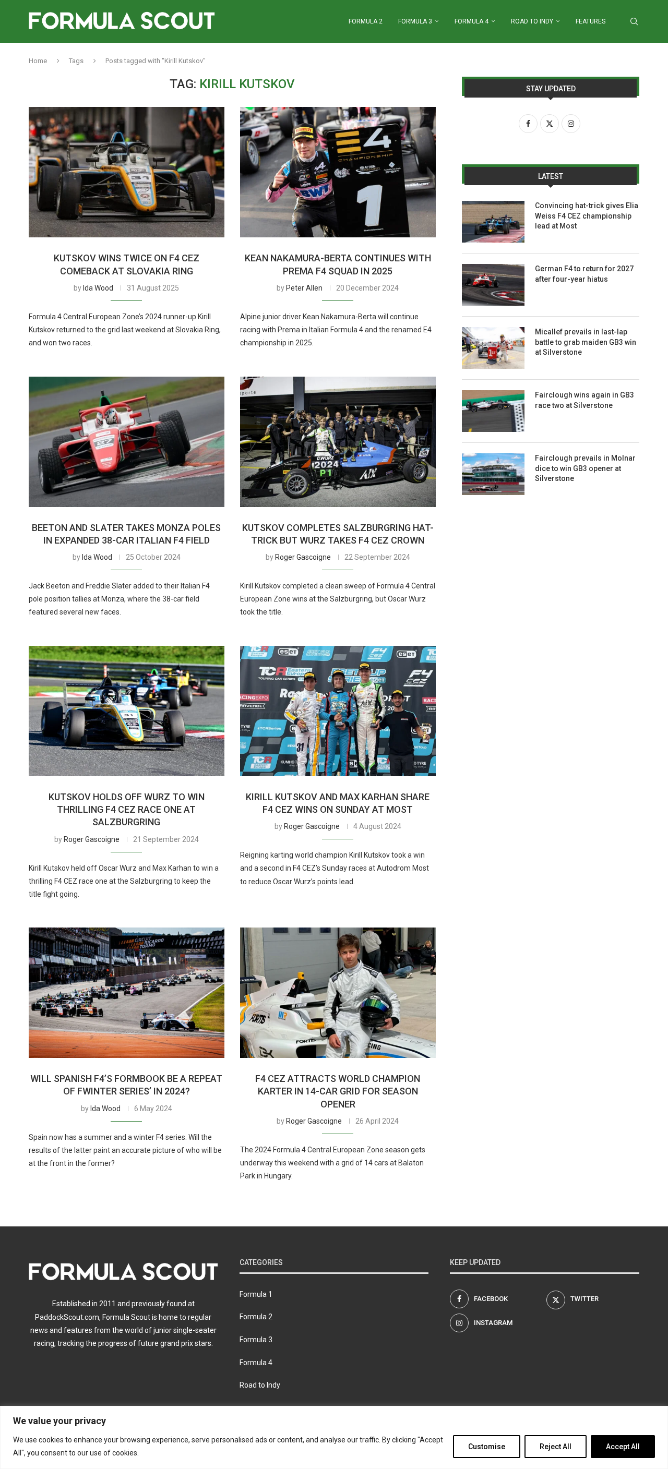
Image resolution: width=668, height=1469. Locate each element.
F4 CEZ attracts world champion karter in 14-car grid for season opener (337, 1091)
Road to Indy (532, 21)
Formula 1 (256, 1294)
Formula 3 (415, 21)
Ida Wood (98, 288)
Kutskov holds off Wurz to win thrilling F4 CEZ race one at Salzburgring (127, 809)
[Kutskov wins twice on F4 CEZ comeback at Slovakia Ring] (126, 172)
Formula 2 (366, 21)
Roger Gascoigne (303, 557)
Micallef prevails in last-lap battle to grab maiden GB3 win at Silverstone (585, 342)
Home (38, 61)
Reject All (555, 1446)
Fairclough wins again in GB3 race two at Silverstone (584, 400)
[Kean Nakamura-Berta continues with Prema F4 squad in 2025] (338, 172)
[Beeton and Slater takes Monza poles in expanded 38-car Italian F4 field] (126, 442)
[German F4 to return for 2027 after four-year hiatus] (493, 285)
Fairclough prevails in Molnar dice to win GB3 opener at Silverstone (585, 468)
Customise (486, 1446)
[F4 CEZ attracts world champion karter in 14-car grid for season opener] (338, 993)
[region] (334, 1437)
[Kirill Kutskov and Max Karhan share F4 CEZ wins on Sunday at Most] (338, 711)
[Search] (634, 21)
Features (590, 21)
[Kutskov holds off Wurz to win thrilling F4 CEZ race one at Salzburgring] (126, 711)
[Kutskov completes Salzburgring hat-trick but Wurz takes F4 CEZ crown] (338, 442)
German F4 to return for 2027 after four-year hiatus (584, 273)
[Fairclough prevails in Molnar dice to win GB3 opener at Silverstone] (493, 474)
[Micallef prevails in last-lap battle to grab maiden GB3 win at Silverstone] (493, 348)
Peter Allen (304, 288)
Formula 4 (471, 21)
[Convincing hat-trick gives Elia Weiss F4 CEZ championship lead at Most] (493, 222)
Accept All (623, 1446)
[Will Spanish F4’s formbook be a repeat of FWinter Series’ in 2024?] (126, 993)
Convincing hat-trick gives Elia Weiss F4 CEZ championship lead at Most (586, 215)
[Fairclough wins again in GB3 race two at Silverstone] (493, 411)
